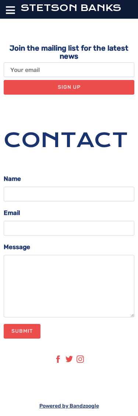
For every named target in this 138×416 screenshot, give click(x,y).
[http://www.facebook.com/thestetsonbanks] (58, 360)
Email (12, 212)
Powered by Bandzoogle (69, 406)
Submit (22, 331)
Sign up (69, 87)
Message (17, 247)
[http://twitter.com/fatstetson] (69, 360)
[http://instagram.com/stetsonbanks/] (80, 360)
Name (12, 178)
